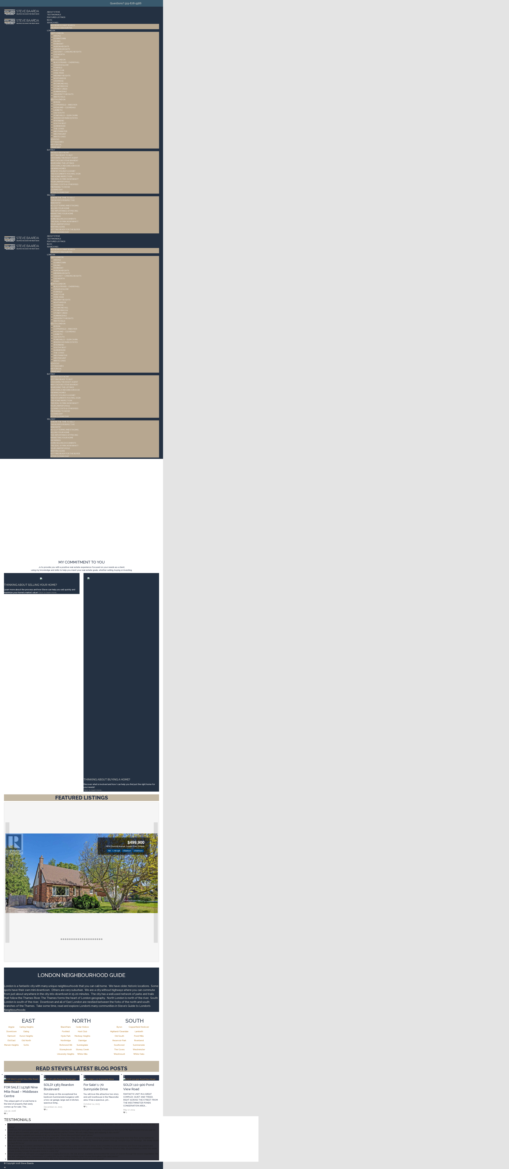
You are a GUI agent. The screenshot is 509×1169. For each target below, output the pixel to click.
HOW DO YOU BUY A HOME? (62, 171)
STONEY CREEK (60, 89)
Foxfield (66, 1031)
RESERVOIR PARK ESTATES (66, 118)
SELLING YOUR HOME (59, 208)
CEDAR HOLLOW (61, 65)
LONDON (51, 30)
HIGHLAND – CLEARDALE (65, 107)
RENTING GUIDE (57, 227)
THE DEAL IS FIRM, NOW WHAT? (64, 221)
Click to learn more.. (48, 592)
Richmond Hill (65, 1045)
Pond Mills (139, 1036)
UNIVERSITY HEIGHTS (63, 94)
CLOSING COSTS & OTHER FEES (64, 184)
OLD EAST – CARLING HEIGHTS (67, 52)
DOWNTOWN (60, 38)
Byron (119, 1027)
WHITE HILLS (59, 97)
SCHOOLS (54, 139)
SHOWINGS (55, 216)
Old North (26, 1040)
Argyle (11, 1027)
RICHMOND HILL (61, 83)
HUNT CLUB (59, 70)
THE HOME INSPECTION (61, 176)
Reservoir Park (119, 1040)
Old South (119, 1036)
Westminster (139, 1049)
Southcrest (119, 1045)
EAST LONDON (56, 33)
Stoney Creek (82, 1049)
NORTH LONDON (57, 59)
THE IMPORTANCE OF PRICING (64, 211)
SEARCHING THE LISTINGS (62, 163)
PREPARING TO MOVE (60, 187)
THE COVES (59, 128)
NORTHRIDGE (60, 78)
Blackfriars (66, 1027)
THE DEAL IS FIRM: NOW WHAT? (64, 179)
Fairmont (11, 1036)
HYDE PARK (59, 73)
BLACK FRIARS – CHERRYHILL (67, 62)
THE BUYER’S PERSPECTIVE (62, 200)
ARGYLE (57, 36)
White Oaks (138, 1054)
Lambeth (139, 1031)
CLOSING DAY (56, 189)
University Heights (65, 1054)
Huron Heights (26, 1036)
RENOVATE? (55, 203)
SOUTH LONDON (57, 99)
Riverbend (139, 1040)
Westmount (119, 1054)
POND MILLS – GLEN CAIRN (66, 115)
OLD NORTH (59, 54)
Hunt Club (82, 1031)
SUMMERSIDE (60, 126)
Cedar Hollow (82, 1027)
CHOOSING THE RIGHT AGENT (64, 158)
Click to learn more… (93, 790)
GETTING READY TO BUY (61, 155)
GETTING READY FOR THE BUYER (65, 229)
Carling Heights (26, 1027)
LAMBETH (58, 110)
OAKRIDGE (59, 81)
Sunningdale (82, 1045)
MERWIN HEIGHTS (62, 49)
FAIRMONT (58, 44)
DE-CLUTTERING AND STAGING (64, 205)
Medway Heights (82, 1036)
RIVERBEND (59, 120)
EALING (57, 41)
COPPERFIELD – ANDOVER (65, 105)
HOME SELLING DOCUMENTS (63, 219)
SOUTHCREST (60, 123)
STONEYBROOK (61, 86)
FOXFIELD (58, 67)
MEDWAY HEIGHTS (62, 75)
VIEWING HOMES (58, 168)
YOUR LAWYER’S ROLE (60, 181)
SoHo (26, 1045)
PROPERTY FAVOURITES (61, 28)
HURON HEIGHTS (61, 46)
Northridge (66, 1040)
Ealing (26, 1031)
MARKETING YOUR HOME (61, 213)
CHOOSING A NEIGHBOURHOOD (65, 166)
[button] (7, 882)
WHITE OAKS (60, 136)
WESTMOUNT (60, 134)
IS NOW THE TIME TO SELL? (62, 197)
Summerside (139, 1045)
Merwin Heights (11, 1045)
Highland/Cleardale (119, 1031)
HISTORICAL (56, 144)
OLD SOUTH (59, 113)
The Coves (119, 1049)
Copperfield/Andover (139, 1027)
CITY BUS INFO (57, 142)
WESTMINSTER (60, 131)
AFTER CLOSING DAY (59, 192)
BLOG (49, 20)
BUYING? (51, 150)
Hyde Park (66, 1036)
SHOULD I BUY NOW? (59, 152)
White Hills (82, 1054)
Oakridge (82, 1040)
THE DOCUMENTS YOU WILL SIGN (65, 174)
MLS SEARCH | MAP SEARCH (62, 25)
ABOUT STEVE (53, 12)
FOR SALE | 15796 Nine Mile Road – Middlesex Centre (21, 1091)
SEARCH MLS (52, 22)
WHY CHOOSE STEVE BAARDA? (64, 160)
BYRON (57, 102)
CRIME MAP (55, 147)
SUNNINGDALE (60, 91)
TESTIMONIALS (54, 14)
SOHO (56, 57)
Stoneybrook (66, 1049)
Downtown (11, 1031)
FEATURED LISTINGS (56, 17)
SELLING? (51, 195)
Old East (11, 1040)
